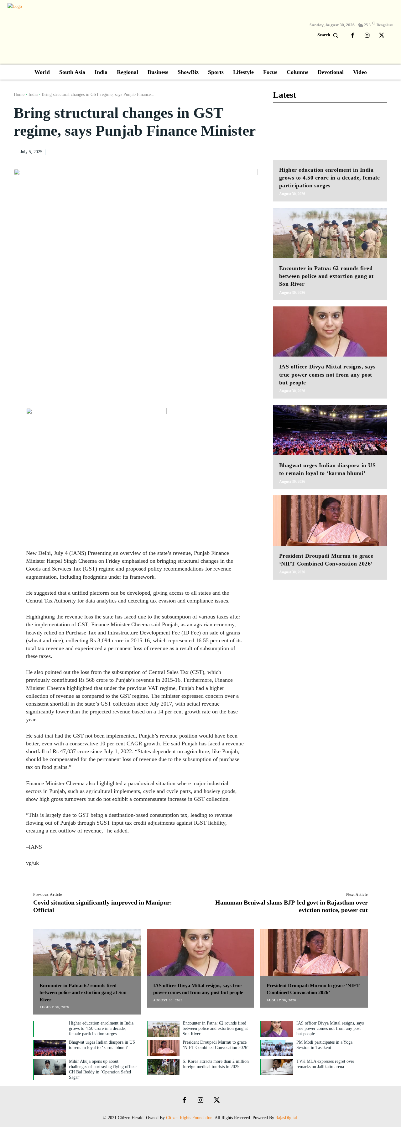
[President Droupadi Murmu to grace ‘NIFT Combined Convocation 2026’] (330, 520)
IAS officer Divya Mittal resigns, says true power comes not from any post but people (327, 374)
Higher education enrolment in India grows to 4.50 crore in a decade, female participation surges (329, 178)
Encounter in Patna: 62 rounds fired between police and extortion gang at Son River (326, 276)
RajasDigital (286, 1117)
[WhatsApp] (251, 151)
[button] (329, 35)
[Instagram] (367, 35)
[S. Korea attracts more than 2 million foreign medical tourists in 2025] (164, 1067)
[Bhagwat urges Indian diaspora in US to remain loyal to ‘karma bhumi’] (330, 430)
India (33, 94)
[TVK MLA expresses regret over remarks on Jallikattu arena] (277, 1067)
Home (19, 94)
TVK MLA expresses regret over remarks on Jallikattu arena (325, 1064)
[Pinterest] (237, 151)
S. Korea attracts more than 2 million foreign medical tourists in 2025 (216, 1064)
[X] (381, 35)
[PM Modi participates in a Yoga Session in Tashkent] (277, 1048)
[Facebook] (352, 35)
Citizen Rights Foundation (189, 1117)
